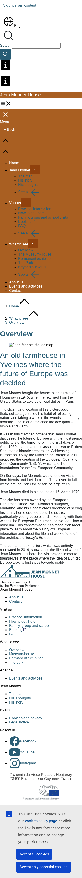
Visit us (15, 203)
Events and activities (25, 286)
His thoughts (28, 185)
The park (16, 662)
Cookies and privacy (25, 718)
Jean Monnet (19, 170)
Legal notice (19, 722)
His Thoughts (20, 698)
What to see (18, 244)
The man (25, 176)
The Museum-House (34, 254)
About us (16, 282)
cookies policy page (41, 821)
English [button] (20, 26)
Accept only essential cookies (43, 867)
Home (14, 163)
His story (25, 180)
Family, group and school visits (43, 217)
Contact (15, 291)
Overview (25, 250)
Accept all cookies (34, 854)
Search (6, 45)
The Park (25, 263)
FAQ (22, 226)
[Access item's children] (35, 169)
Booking (25, 221)
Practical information (34, 209)
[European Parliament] (41, 792)
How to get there (31, 213)
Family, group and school (29, 626)
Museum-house (21, 654)
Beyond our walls (32, 267)
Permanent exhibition (35, 259)
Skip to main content (19, 5)
